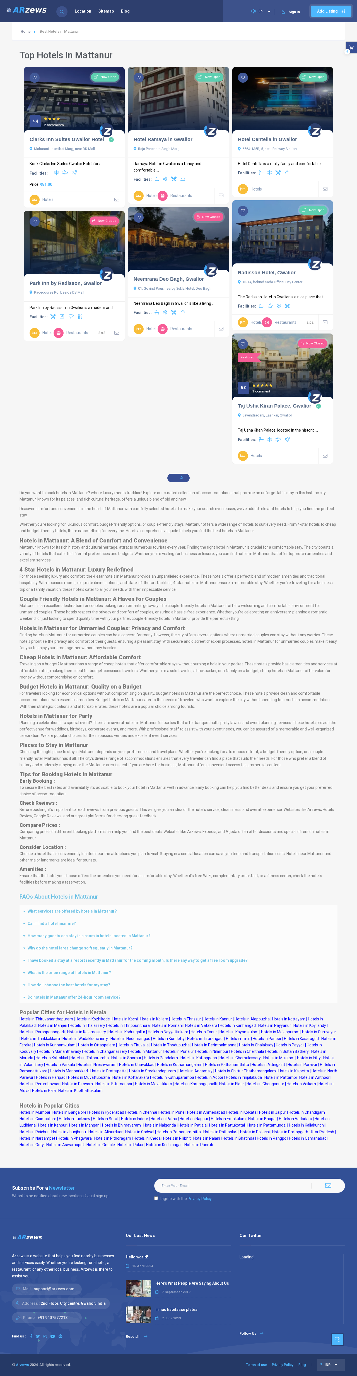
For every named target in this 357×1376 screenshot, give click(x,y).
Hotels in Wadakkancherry (85, 1038)
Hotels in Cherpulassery (240, 1058)
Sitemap (106, 11)
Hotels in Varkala (60, 1064)
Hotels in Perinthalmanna (214, 1045)
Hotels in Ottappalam (96, 1045)
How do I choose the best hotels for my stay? (69, 985)
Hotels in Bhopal (262, 1118)
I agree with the (186, 1198)
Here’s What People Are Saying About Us (192, 1283)
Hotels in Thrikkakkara (40, 1038)
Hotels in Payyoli (290, 1045)
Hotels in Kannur (218, 1019)
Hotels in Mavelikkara (153, 1084)
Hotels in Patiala (192, 1125)
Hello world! (137, 1257)
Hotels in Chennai (142, 1112)
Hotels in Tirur (238, 1038)
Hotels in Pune (172, 1112)
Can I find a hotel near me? (52, 923)
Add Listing (328, 11)
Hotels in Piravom (77, 1084)
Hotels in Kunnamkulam (55, 1045)
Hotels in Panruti (198, 1144)
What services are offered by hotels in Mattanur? (72, 911)
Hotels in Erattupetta (108, 1071)
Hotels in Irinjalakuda (244, 1077)
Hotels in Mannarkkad (69, 1071)
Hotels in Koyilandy (309, 1025)
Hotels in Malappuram (280, 1032)
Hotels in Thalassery (87, 1025)
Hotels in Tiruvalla (133, 1045)
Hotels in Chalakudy (256, 1045)
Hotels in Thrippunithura (129, 1025)
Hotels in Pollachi (255, 1132)
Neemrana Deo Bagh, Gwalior (169, 279)
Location (83, 11)
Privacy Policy (200, 1198)
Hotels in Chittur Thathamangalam (245, 1071)
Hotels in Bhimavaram (121, 1125)
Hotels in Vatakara (201, 1025)
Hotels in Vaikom (301, 1084)
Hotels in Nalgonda (159, 1125)
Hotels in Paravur (302, 1064)
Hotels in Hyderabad (106, 1112)
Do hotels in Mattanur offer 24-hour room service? (74, 997)
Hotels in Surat (106, 1118)
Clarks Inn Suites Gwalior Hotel (67, 139)
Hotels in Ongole (100, 1144)
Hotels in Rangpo (271, 1138)
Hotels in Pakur (130, 1144)
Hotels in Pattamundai (266, 1125)
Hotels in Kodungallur (126, 1032)
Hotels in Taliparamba (90, 1058)
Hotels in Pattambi (280, 1077)
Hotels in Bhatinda (238, 1138)
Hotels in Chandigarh (307, 1112)
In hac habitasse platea (176, 1309)
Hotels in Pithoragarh (112, 1138)
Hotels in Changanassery (105, 1051)
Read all (133, 1336)
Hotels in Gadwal (139, 1132)
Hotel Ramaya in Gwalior (163, 139)
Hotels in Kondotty (169, 1038)
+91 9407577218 (52, 1317)
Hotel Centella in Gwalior (267, 139)
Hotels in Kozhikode (93, 1019)
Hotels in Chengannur (265, 1084)
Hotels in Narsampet (37, 1138)
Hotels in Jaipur (272, 1112)
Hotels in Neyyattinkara (168, 1032)
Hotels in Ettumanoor (113, 1084)
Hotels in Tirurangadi (205, 1038)
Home (26, 31)
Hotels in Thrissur (186, 1019)
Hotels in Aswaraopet (65, 1144)
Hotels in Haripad (51, 1077)
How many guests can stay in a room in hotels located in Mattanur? (89, 936)
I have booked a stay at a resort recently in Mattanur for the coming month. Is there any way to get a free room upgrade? (138, 960)
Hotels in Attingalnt (268, 1064)
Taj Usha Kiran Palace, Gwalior (274, 406)
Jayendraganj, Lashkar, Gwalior (267, 415)
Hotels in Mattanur (146, 1051)
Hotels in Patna (164, 1118)
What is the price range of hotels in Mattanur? (69, 972)
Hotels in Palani (206, 1138)
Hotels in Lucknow (74, 1118)
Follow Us (248, 1333)
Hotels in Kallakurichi (307, 1125)
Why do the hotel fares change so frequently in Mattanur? (80, 948)
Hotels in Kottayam (288, 1019)
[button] (178, 911)
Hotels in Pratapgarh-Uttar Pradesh (303, 1132)
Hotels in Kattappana (198, 1058)
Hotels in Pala (44, 1090)
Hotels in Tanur (204, 1032)
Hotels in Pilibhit (177, 1138)
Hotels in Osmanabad (308, 1138)
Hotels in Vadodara (295, 1118)
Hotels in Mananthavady (60, 1051)
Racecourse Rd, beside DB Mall (59, 292)
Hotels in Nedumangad (130, 1038)
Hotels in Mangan (84, 1125)
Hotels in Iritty (309, 1058)
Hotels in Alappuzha (252, 1019)
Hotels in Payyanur (274, 1025)
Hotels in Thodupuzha (170, 1045)
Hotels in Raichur (34, 1132)
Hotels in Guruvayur (319, 1032)
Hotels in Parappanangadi (42, 1032)
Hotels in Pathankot (220, 1132)
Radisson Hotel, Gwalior (267, 272)
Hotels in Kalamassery (86, 1032)
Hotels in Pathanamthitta (227, 1064)
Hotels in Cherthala (247, 1051)
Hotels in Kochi (125, 1019)
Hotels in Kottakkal (52, 1058)
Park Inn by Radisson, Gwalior (66, 283)
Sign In (294, 12)
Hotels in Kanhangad (238, 1025)
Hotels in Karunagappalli (196, 1084)
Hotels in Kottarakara (130, 1077)
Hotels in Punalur (179, 1051)
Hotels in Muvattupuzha (89, 1077)
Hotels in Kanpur (52, 1125)
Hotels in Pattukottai (227, 1125)
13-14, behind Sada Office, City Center (272, 282)
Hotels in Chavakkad (137, 1064)
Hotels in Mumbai (35, 1112)
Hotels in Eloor (231, 1084)
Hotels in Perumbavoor (40, 1084)
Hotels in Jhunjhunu (68, 1132)
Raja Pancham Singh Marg (159, 149)
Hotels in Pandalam (161, 1058)
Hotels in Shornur (126, 1058)
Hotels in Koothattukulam (80, 1090)
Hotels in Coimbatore (38, 1118)
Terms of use (256, 1365)
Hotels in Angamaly (195, 1071)
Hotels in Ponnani (167, 1025)
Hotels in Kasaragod (301, 1038)
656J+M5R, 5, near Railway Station (269, 149)
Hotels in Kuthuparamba (173, 1077)
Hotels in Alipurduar (105, 1132)
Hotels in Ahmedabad (206, 1112)
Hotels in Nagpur (194, 1118)
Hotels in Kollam (154, 1019)
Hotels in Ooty (32, 1144)
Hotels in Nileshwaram (97, 1064)
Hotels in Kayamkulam (239, 1032)
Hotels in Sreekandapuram (152, 1071)
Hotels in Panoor (267, 1038)
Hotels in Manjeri (52, 1025)
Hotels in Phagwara (75, 1138)
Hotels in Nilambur (212, 1051)
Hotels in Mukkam (279, 1058)
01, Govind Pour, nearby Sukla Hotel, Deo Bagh (174, 288)
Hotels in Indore (134, 1118)
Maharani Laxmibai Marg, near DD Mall (64, 149)
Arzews (22, 1365)
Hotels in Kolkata (242, 1112)
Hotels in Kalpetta (293, 1071)
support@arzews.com (54, 1289)
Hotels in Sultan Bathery (288, 1051)
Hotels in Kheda (147, 1138)
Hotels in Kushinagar (164, 1144)
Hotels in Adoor (210, 1077)
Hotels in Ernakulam (228, 1118)
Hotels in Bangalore (69, 1112)
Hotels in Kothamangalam (179, 1064)
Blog (125, 11)
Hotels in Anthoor (314, 1077)
